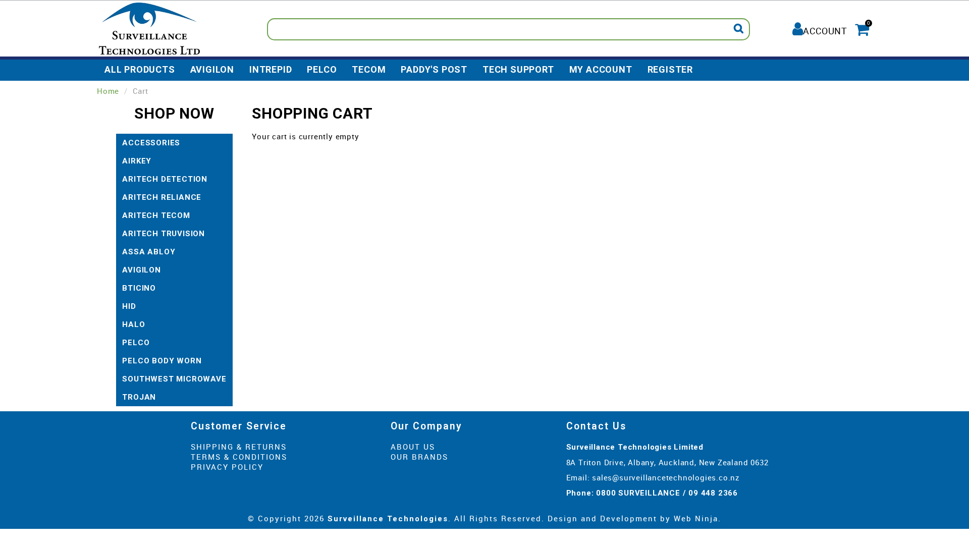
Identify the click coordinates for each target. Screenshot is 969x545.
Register (670, 69)
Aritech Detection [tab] (164, 179)
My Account (600, 69)
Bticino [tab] (139, 288)
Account (825, 31)
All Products (139, 69)
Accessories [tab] (151, 142)
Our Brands (419, 457)
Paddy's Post (434, 69)
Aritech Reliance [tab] (161, 197)
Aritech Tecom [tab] (156, 215)
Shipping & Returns (239, 447)
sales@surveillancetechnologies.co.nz (666, 477)
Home (108, 91)
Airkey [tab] (136, 161)
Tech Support (518, 69)
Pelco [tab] (135, 342)
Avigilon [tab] (141, 270)
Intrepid (270, 69)
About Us (413, 447)
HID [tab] (129, 306)
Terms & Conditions (239, 457)
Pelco (322, 69)
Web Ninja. (697, 518)
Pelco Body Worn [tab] (161, 360)
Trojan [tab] (139, 397)
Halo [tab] (133, 324)
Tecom (369, 69)
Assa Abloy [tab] (148, 251)
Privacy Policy (227, 467)
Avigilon (212, 69)
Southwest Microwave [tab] (174, 379)
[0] (861, 28)
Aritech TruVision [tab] (163, 233)
